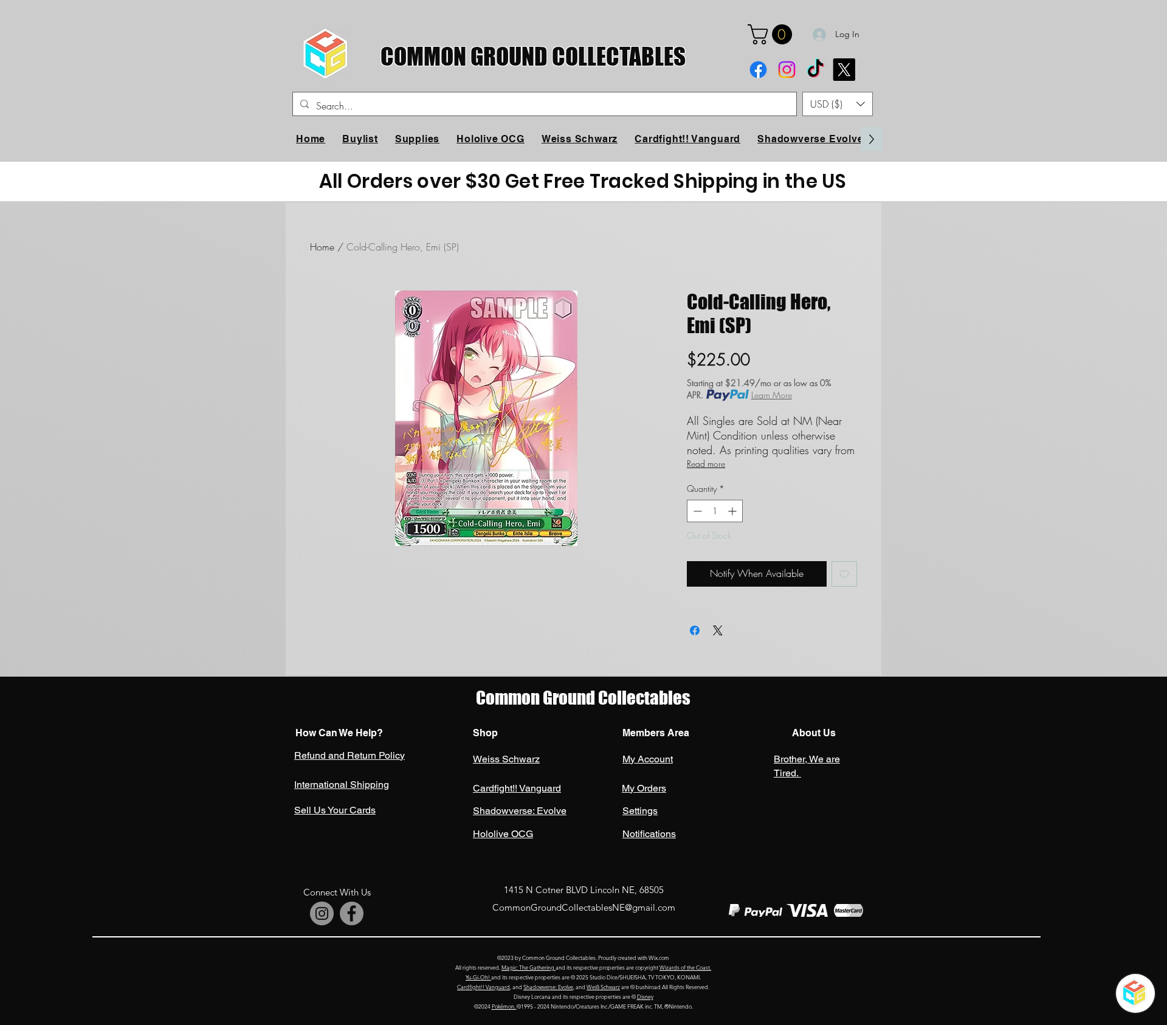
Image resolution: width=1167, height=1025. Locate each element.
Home (322, 247)
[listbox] (837, 104)
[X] (844, 69)
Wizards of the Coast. (685, 967)
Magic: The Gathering (528, 967)
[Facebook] (758, 69)
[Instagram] (787, 69)
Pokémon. (504, 1006)
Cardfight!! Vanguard (483, 986)
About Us (813, 733)
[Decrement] (696, 511)
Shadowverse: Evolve (548, 986)
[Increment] (733, 511)
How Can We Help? (339, 733)
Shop (485, 733)
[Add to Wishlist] (844, 574)
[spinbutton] (715, 511)
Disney (645, 996)
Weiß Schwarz (603, 986)
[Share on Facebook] (694, 630)
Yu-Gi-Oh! (478, 977)
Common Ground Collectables (583, 697)
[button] (772, 34)
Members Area (655, 733)
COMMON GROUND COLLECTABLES (533, 56)
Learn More (771, 395)
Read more (706, 463)
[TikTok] (815, 69)
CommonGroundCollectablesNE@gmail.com (583, 907)
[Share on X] (718, 630)
